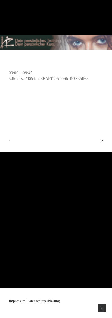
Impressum (17, 301)
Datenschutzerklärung (43, 301)
